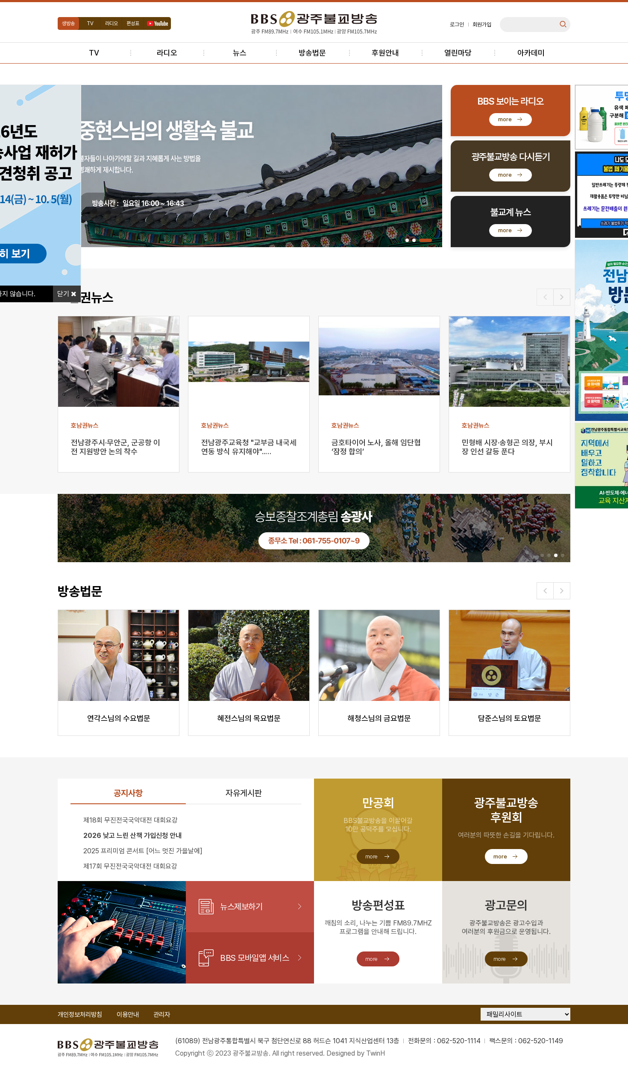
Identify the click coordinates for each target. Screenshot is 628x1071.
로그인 (457, 24)
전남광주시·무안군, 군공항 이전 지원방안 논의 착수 (115, 447)
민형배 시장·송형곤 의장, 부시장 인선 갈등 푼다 (507, 447)
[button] (407, 240)
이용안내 (128, 1014)
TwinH (375, 1053)
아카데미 (531, 52)
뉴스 (240, 52)
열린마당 (458, 52)
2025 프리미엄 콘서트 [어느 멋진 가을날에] (142, 851)
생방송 (68, 23)
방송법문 (312, 52)
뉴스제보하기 (241, 907)
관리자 (161, 1014)
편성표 (132, 23)
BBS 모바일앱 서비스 (254, 958)
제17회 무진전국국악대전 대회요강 (130, 866)
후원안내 (385, 52)
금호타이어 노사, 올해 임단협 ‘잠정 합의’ (376, 447)
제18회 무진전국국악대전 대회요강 (130, 820)
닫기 (64, 294)
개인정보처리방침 (80, 1014)
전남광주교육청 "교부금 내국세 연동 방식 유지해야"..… (248, 447)
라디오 (111, 23)
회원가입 (481, 24)
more (505, 119)
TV (90, 23)
